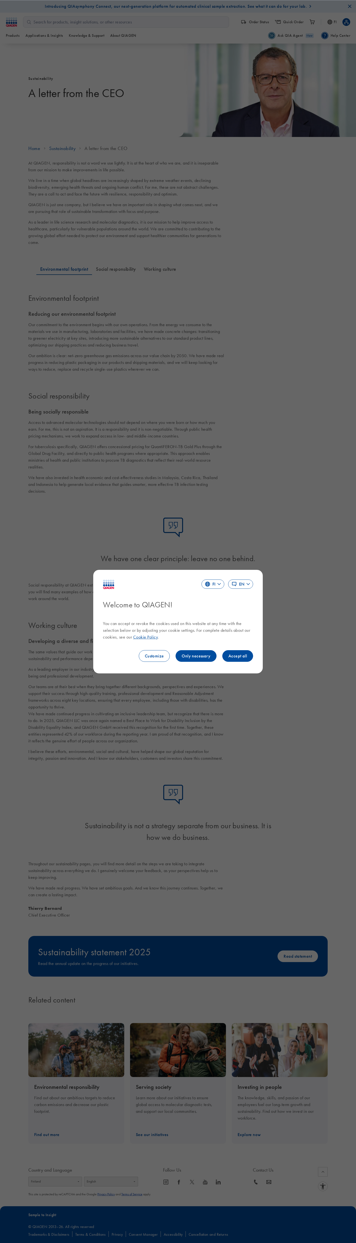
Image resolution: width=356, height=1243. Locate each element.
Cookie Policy (145, 637)
